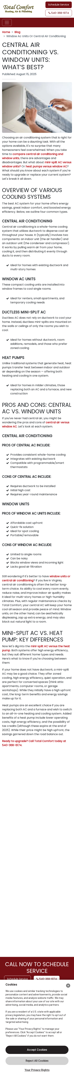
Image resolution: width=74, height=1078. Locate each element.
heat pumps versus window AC (46, 166)
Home (6, 32)
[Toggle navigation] (7, 22)
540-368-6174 (59, 13)
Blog (17, 32)
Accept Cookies (37, 1049)
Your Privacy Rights (37, 1070)
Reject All (37, 1061)
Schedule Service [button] (58, 4)
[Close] (68, 986)
